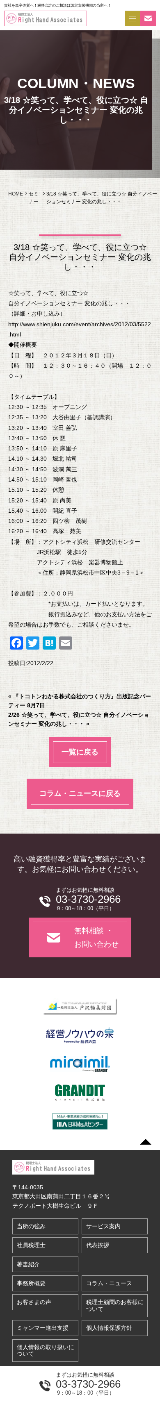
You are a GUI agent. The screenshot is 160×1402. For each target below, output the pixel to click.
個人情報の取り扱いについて (45, 1350)
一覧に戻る (80, 752)
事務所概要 (31, 1283)
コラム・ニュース (109, 1283)
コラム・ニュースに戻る (80, 793)
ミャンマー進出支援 (43, 1328)
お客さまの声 (34, 1302)
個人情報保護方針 (109, 1328)
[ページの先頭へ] (145, 1142)
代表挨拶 (97, 1245)
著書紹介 (28, 1264)
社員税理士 (31, 1245)
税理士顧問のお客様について (115, 1305)
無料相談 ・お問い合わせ (96, 937)
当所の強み (31, 1226)
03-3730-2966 (88, 1384)
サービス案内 (103, 1226)
